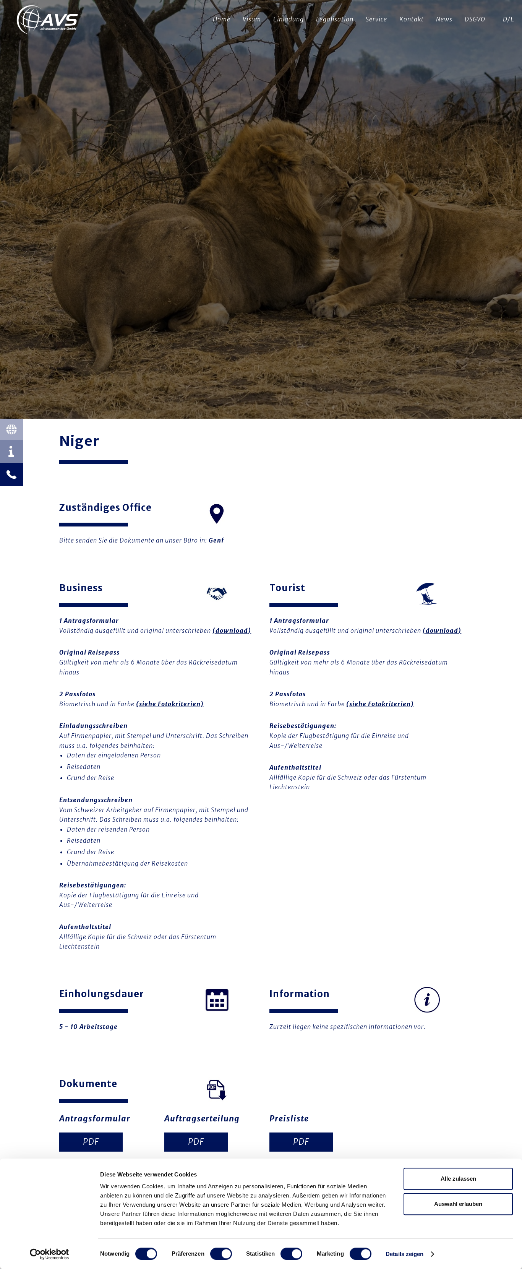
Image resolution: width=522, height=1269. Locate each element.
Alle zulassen (458, 1178)
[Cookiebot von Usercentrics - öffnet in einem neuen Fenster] (49, 1254)
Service (376, 19)
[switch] (221, 1254)
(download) (231, 630)
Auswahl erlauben (458, 1204)
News (444, 19)
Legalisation (334, 19)
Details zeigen (404, 1254)
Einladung (288, 19)
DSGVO (475, 19)
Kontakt (411, 19)
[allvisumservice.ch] (47, 21)
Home (221, 19)
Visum (252, 19)
